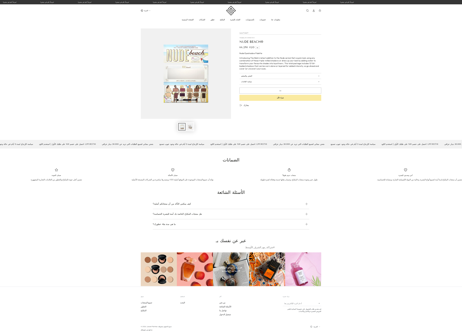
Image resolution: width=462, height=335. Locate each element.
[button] (307, 10)
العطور (143, 306)
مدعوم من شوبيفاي (146, 330)
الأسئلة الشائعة (225, 306)
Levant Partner (152, 326)
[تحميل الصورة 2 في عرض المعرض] (189, 126)
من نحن (222, 302)
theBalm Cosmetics (247, 38)
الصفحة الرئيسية (243, 33)
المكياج (143, 310)
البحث (182, 302)
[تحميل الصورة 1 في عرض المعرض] (182, 126)
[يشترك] (319, 303)
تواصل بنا (223, 310)
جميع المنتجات (146, 302)
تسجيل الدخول (225, 314)
